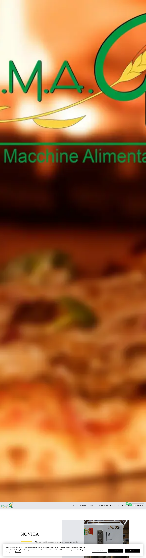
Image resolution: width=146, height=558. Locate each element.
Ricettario (126, 505)
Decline (116, 551)
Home (75, 505)
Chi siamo (93, 505)
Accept (132, 551)
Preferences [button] (18, 552)
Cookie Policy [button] (59, 550)
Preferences (99, 551)
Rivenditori (114, 505)
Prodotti (83, 505)
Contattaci (103, 505)
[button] (138, 505)
